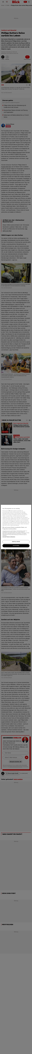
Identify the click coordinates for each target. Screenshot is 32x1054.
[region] (16, 527)
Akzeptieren (16, 545)
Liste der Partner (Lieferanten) (8, 536)
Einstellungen (16, 541)
